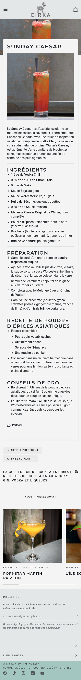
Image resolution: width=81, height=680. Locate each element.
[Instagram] (23, 673)
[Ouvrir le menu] (9, 9)
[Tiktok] (14, 673)
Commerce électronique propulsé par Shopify (37, 667)
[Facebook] (5, 673)
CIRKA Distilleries (19, 664)
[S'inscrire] (74, 616)
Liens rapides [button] (13, 655)
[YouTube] (42, 673)
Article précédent (22, 450)
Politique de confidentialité (60, 624)
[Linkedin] (33, 673)
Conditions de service (19, 627)
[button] (40, 646)
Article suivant (20, 458)
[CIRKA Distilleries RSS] (76, 471)
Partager (17, 425)
